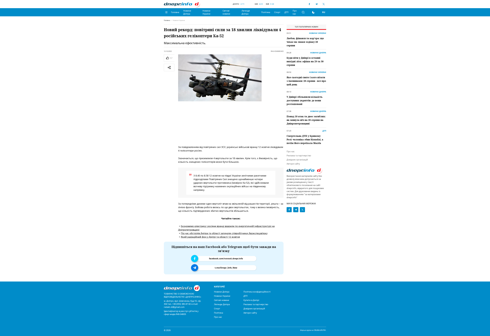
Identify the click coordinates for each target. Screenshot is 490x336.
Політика (265, 12)
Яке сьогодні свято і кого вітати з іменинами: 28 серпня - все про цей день (306, 81)
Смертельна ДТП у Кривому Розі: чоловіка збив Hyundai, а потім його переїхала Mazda (305, 139)
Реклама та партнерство (299, 155)
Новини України (206, 12)
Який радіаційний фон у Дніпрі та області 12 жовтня (210, 236)
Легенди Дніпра (246, 12)
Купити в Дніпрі (251, 300)
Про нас (295, 12)
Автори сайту (293, 163)
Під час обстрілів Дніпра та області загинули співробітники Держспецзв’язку (224, 233)
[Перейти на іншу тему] (313, 12)
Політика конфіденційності (257, 291)
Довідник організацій (297, 159)
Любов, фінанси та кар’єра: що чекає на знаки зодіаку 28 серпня (305, 42)
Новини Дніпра (187, 12)
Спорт (277, 12)
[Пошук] (303, 12)
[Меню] (166, 12)
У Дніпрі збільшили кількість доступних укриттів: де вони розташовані (304, 100)
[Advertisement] (231, 123)
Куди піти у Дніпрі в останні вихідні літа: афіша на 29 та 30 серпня (305, 61)
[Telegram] (316, 4)
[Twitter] (323, 4)
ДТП (286, 12)
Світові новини (226, 12)
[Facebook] (309, 4)
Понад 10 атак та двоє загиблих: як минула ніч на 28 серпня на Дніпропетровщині (306, 120)
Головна (175, 12)
